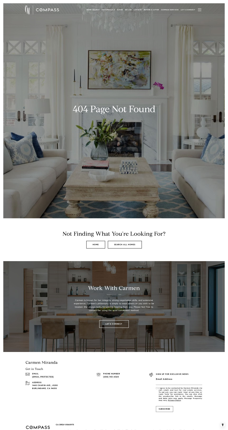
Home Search (93, 10)
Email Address (164, 379)
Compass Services (170, 10)
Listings (138, 10)
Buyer (120, 10)
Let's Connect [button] (114, 324)
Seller (128, 10)
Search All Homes (125, 244)
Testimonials (108, 10)
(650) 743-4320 (111, 377)
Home (96, 244)
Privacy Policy (174, 400)
